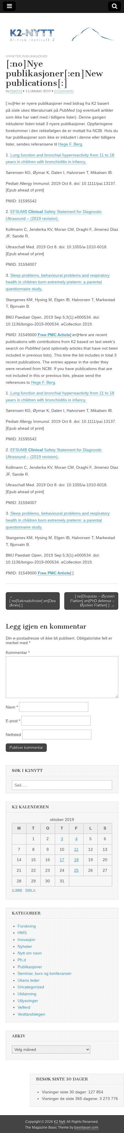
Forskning (27, 926)
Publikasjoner (34, 56)
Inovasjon (26, 939)
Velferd (24, 1007)
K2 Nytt (59, 1122)
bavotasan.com (86, 1128)
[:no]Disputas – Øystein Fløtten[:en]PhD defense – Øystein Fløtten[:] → (92, 600)
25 (76, 870)
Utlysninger (28, 1000)
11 (76, 849)
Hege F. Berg (70, 144)
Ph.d (22, 960)
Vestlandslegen (31, 1014)
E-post (13, 720)
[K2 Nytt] (62, 29)
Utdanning (27, 993)
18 (76, 859)
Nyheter (13, 56)
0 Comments (64, 91)
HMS (22, 932)
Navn (12, 707)
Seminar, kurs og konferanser (45, 973)
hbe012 (16, 91)
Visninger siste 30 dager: (65, 1092)
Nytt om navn (30, 953)
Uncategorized (31, 987)
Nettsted (13, 734)
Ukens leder (29, 980)
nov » (30, 889)
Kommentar (18, 652)
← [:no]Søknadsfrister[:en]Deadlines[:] (33, 600)
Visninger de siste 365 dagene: (70, 1098)
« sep (17, 889)
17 (62, 859)
